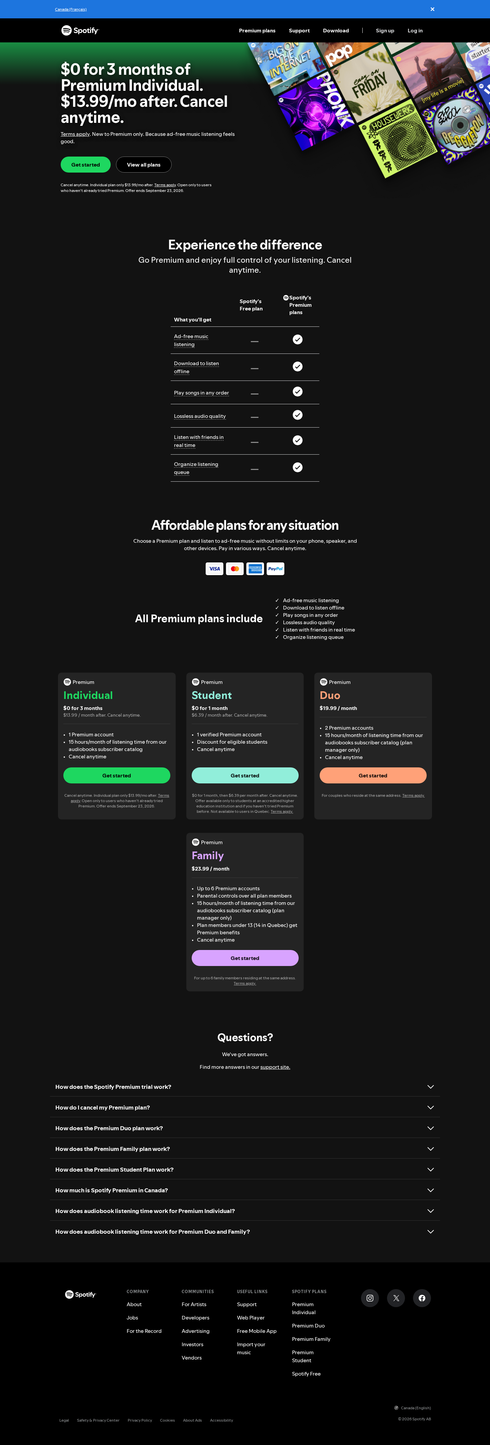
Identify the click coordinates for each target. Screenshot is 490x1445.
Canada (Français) (71, 9)
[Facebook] (422, 1298)
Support (299, 30)
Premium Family (311, 1339)
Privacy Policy (140, 1420)
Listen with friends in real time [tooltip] (199, 441)
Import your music (251, 1348)
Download (336, 30)
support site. (275, 1066)
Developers (195, 1317)
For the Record (144, 1331)
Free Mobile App (257, 1331)
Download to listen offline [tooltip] (196, 367)
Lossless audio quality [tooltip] (200, 416)
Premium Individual (304, 1308)
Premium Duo (308, 1325)
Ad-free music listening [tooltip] (191, 340)
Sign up (385, 30)
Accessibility (221, 1420)
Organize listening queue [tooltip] (196, 468)
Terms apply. (282, 811)
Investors (192, 1344)
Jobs (132, 1317)
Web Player (251, 1317)
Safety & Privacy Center (98, 1420)
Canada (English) (416, 1408)
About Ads (192, 1420)
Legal (64, 1420)
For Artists (194, 1304)
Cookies (167, 1420)
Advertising (196, 1331)
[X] (396, 1298)
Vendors (192, 1357)
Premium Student (303, 1356)
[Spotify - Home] (80, 30)
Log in (415, 30)
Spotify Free (306, 1373)
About (134, 1304)
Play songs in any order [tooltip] (201, 392)
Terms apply (75, 134)
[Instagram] (370, 1298)
